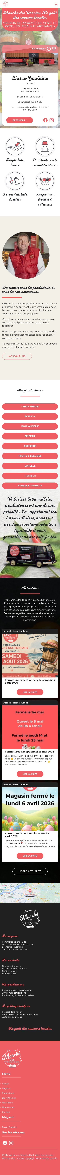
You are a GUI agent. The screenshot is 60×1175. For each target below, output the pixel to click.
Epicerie (30, 436)
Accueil (7, 631)
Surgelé (30, 466)
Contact (6, 1112)
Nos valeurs (7, 1102)
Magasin (6, 1088)
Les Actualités (9, 1098)
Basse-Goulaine (9, 1127)
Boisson (30, 416)
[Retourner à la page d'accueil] (5, 3)
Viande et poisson (30, 485)
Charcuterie (30, 406)
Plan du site (8, 1158)
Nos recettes (8, 1107)
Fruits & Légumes (30, 456)
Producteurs (8, 1093)
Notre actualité (30, 871)
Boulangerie (30, 426)
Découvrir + (20, 120)
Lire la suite (30, 692)
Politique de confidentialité (17, 1155)
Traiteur (30, 475)
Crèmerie (30, 446)
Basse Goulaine (20, 631)
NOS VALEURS (17, 356)
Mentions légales (43, 1155)
